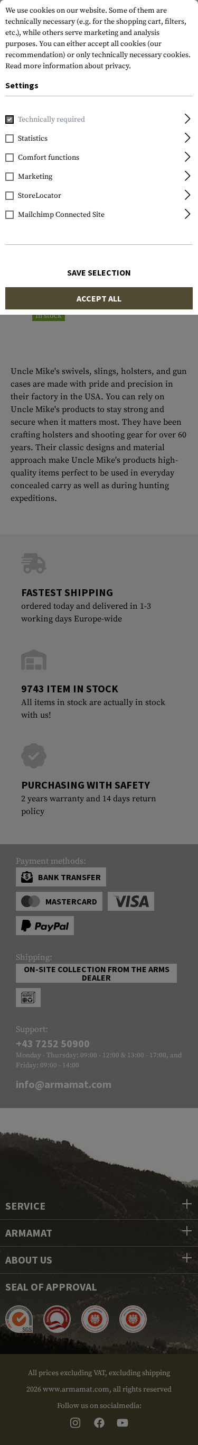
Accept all (99, 298)
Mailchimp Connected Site (61, 215)
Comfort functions (48, 157)
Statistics (33, 138)
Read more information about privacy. (68, 66)
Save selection (99, 272)
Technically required (51, 119)
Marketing (35, 176)
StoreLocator (39, 195)
